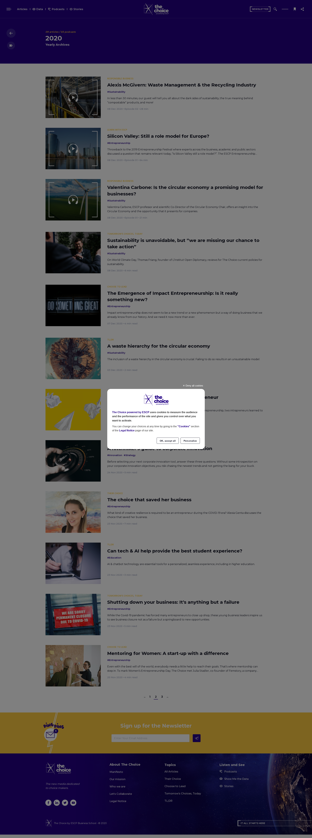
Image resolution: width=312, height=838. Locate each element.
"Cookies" (183, 426)
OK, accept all (168, 440)
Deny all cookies (194, 385)
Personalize (190, 440)
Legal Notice (127, 430)
